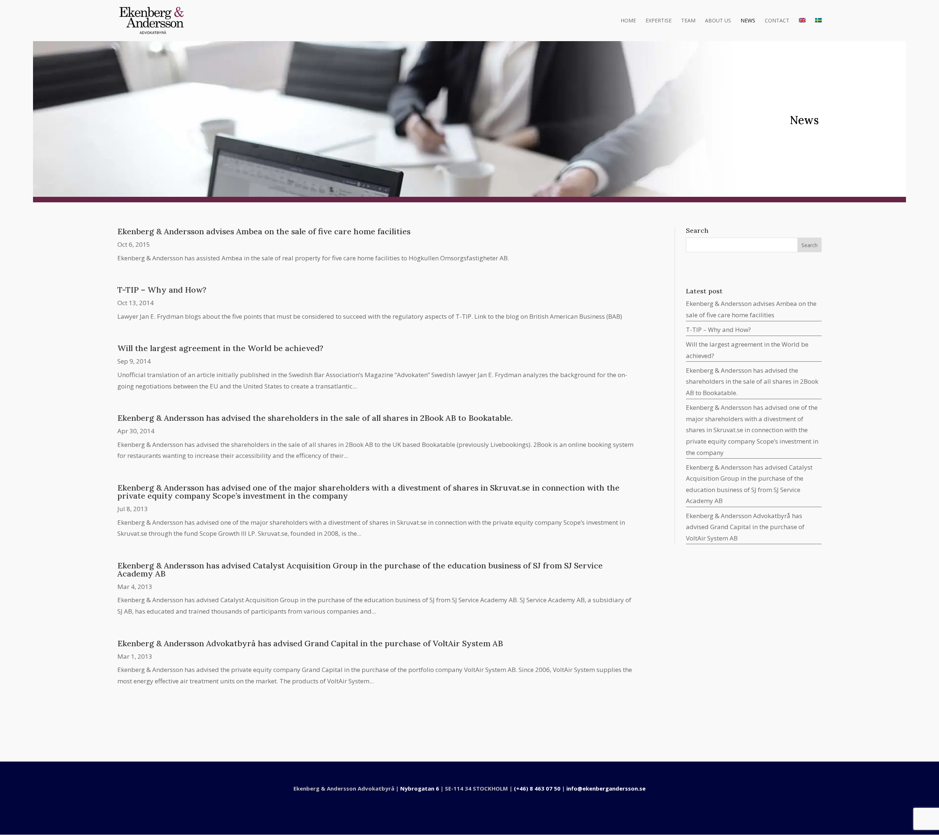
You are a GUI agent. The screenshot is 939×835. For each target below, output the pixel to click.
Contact (777, 21)
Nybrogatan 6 (419, 788)
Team (688, 21)
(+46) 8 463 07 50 (537, 788)
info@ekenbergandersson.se (606, 788)
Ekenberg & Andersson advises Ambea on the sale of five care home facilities (263, 231)
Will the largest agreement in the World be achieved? (220, 348)
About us (718, 21)
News (748, 21)
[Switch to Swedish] (818, 29)
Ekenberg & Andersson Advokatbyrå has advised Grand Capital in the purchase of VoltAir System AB (310, 643)
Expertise (659, 21)
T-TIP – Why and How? (161, 290)
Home (628, 21)
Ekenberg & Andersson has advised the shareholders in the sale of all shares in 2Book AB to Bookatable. (315, 418)
